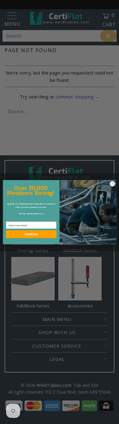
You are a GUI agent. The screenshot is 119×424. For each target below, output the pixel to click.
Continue (31, 234)
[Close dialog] (112, 183)
